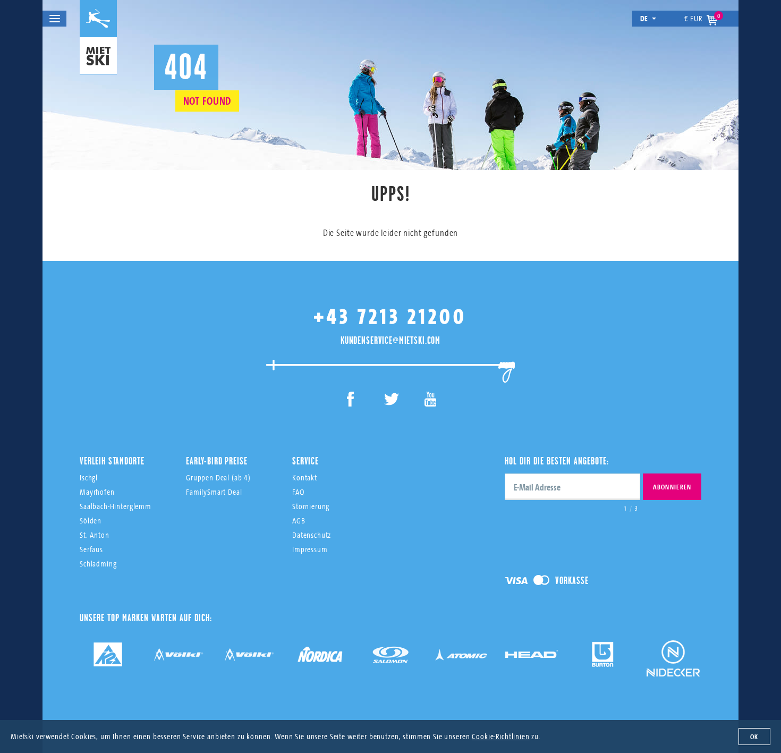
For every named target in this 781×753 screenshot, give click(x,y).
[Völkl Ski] (249, 658)
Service (305, 461)
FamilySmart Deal (214, 492)
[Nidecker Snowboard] (673, 666)
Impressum (310, 549)
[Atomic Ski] (461, 658)
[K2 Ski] (107, 658)
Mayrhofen (97, 492)
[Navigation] (54, 19)
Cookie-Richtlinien (500, 736)
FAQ (298, 492)
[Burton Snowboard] (602, 658)
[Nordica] (319, 658)
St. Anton (94, 535)
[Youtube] (431, 401)
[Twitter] (391, 401)
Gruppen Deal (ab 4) (218, 477)
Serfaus (91, 549)
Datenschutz (311, 535)
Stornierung (310, 506)
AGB (298, 520)
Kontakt (304, 477)
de (644, 18)
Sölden (90, 520)
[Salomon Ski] (390, 658)
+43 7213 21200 (390, 316)
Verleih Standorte (112, 461)
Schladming (98, 564)
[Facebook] (351, 401)
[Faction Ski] (178, 658)
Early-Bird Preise (216, 461)
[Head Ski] (531, 658)
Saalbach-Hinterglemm (115, 506)
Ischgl (89, 477)
